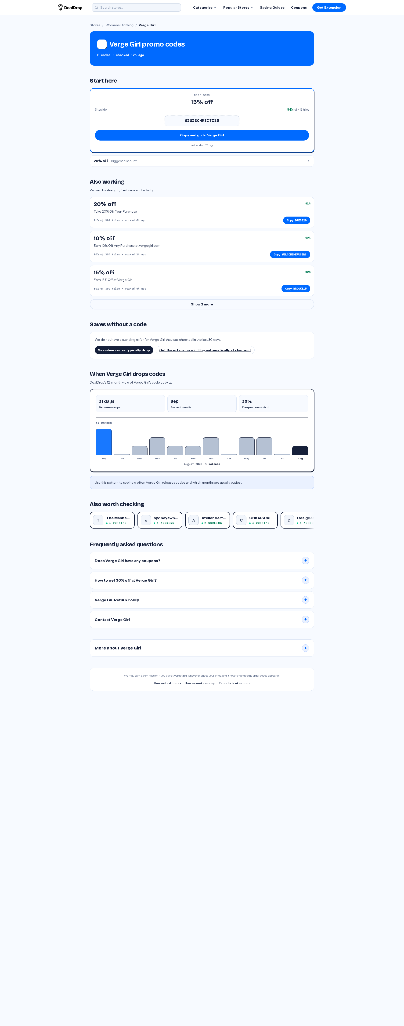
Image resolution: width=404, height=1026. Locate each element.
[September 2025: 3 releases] (104, 442)
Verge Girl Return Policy (201, 600)
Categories (203, 7)
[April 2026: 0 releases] (229, 454)
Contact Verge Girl (201, 619)
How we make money (200, 683)
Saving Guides (272, 7)
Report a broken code (234, 683)
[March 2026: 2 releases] (211, 446)
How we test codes (167, 683)
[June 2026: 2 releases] (264, 446)
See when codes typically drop (124, 350)
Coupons (299, 7)
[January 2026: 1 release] (175, 450)
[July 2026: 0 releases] (282, 454)
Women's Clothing (119, 25)
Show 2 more (202, 304)
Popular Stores (236, 7)
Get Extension (329, 7)
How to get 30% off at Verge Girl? (201, 580)
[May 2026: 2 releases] (247, 446)
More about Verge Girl (201, 648)
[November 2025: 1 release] (140, 450)
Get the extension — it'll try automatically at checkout (205, 350)
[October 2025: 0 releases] (122, 454)
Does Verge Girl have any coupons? (201, 560)
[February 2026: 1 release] (193, 450)
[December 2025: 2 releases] (157, 446)
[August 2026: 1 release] (300, 450)
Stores (95, 25)
